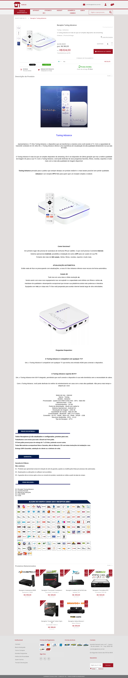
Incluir (93, 669)
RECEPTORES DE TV (20, 18)
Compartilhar (47, 64)
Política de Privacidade (22, 656)
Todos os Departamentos (22, 11)
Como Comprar (20, 650)
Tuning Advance (64, 135)
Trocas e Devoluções (21, 662)
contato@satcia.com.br (93, 4)
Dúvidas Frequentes (21, 653)
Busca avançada (20, 647)
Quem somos (19, 659)
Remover (101, 669)
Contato (17, 644)
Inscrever (108, 665)
